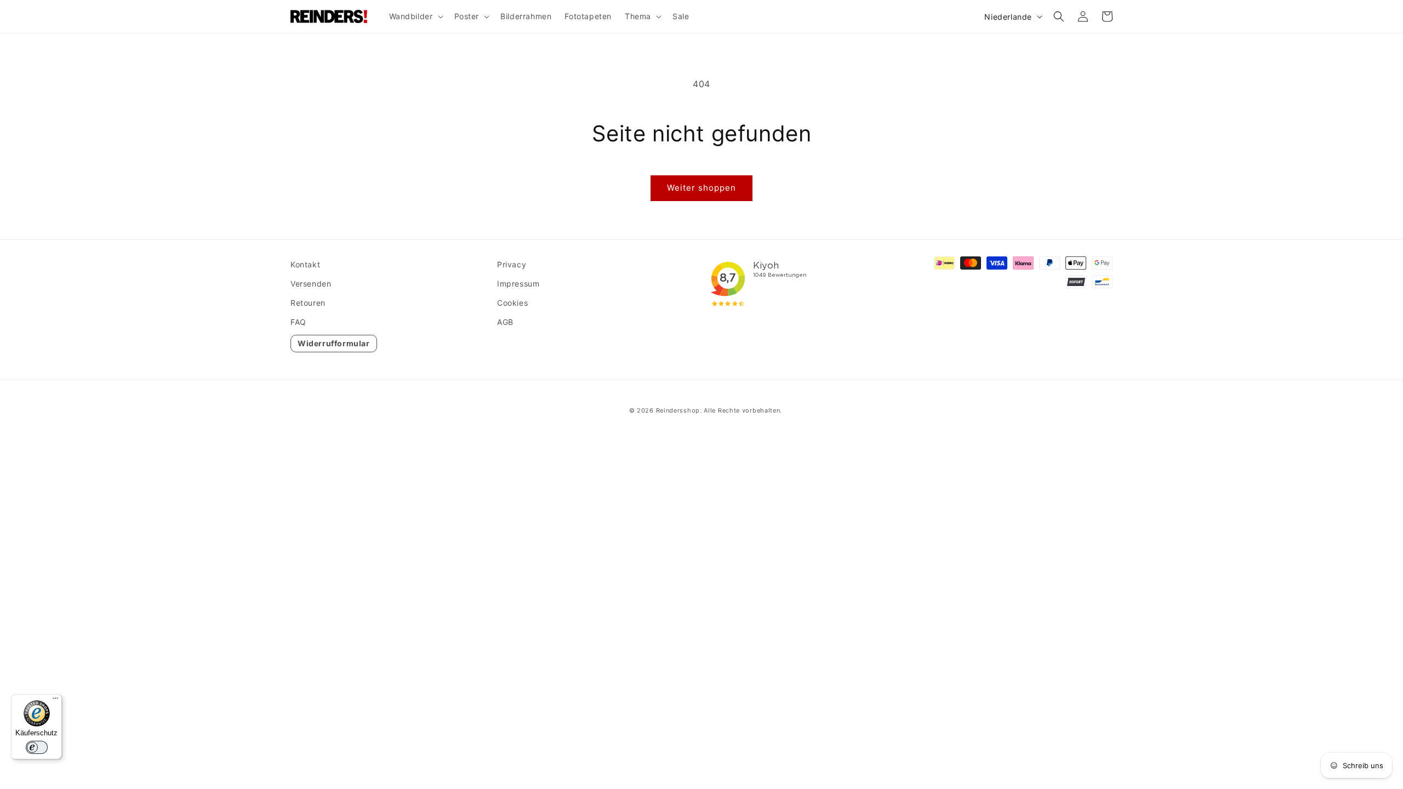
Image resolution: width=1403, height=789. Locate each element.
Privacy (511, 264)
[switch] (37, 747)
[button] (415, 16)
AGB (505, 322)
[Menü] (55, 700)
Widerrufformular (334, 343)
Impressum (518, 283)
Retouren (308, 302)
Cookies (512, 302)
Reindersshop (678, 410)
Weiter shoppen (701, 187)
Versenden (310, 283)
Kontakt (305, 264)
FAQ (298, 322)
